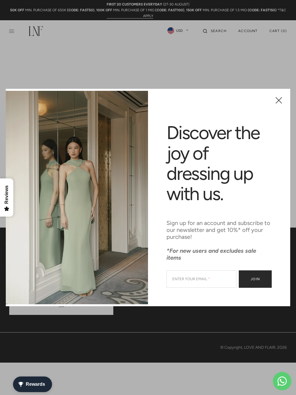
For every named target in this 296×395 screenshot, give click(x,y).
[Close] (278, 100)
